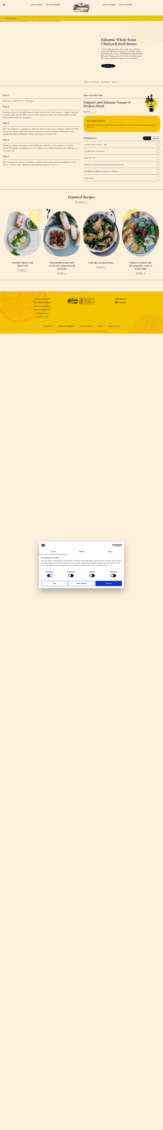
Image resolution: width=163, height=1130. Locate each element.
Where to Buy (114, 326)
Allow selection (82, 583)
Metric (147, 138)
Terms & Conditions (66, 326)
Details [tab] (81, 551)
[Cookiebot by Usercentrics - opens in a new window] (113, 545)
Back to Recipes (11, 18)
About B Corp (42, 317)
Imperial (155, 138)
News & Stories (42, 313)
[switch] (71, 575)
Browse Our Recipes (125, 5)
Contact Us (47, 326)
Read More (87, 111)
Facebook (121, 302)
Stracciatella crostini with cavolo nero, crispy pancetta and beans (62, 265)
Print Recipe (108, 66)
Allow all (108, 583)
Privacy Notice (86, 326)
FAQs (100, 326)
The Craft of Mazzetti (53, 5)
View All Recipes (80, 202)
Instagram (121, 299)
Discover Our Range (109, 5)
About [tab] (110, 551)
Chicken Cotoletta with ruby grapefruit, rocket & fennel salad (140, 265)
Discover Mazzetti (36, 5)
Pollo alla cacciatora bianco (101, 262)
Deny (54, 583)
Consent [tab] (53, 551)
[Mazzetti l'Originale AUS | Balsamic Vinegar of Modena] (81, 7)
